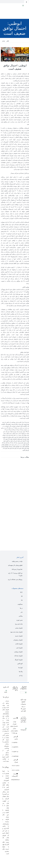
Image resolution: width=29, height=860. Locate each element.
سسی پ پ (18, 435)
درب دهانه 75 (16, 428)
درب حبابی (22, 428)
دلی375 (6, 429)
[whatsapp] (3, 1)
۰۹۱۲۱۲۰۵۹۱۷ (15, 765)
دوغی (24, 431)
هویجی (23, 444)
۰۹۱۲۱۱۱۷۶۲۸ (15, 770)
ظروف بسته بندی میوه (16, 632)
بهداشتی (13, 422)
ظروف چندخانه (18, 655)
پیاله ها (21, 671)
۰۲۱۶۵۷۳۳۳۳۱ (14, 747)
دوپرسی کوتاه (13, 431)
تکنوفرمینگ (8, 424)
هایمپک (27, 444)
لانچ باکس (20, 663)
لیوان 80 (27, 441)
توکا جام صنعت (14, 424)
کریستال (27, 450)
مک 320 (15, 442)
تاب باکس (8, 422)
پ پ (21, 444)
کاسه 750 (5, 448)
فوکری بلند (8, 437)
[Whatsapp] (24, 726)
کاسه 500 (9, 448)
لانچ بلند (24, 439)
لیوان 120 (5, 439)
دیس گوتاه (23, 433)
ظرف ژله (19, 437)
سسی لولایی (15, 433)
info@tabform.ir (15, 779)
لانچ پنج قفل (19, 439)
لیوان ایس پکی (16, 441)
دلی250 (10, 429)
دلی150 (17, 429)
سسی (19, 433)
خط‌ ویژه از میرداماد (17, 569)
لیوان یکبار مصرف (22, 442)
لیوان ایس (22, 441)
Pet (25, 422)
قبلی (7, 41)
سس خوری (19, 620)
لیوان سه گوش (9, 441)
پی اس (15, 444)
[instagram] (0, 1)
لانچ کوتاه (15, 439)
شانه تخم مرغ (19, 624)
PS (22, 600)
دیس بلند (8, 431)
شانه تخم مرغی (9, 435)
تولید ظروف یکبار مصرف (23, 424)
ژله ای (21, 675)
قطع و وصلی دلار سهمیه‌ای (15, 565)
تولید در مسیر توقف (17, 561)
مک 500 (3, 442)
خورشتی (18, 426)
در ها (21, 608)
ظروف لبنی (19, 647)
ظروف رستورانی (18, 640)
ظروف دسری (19, 636)
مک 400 (7, 442)
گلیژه (24, 450)
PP (22, 596)
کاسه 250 (19, 448)
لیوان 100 (10, 439)
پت (18, 444)
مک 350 (11, 442)
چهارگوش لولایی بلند (24, 446)
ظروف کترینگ (19, 659)
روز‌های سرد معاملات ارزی (15, 579)
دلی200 (14, 429)
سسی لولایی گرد (25, 435)
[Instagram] (22, 726)
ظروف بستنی (19, 628)
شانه (14, 435)
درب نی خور (4, 428)
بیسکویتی (20, 604)
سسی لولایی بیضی (7, 433)
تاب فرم (4, 422)
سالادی (21, 616)
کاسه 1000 (24, 448)
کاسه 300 (14, 448)
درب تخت (27, 428)
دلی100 (21, 429)
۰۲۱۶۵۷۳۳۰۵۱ (14, 751)
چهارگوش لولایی (5, 444)
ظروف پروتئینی (18, 651)
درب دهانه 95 (10, 428)
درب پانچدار (26, 429)
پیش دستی (11, 444)
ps (28, 422)
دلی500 (27, 431)
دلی (22, 612)
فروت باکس (13, 437)
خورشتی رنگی (12, 426)
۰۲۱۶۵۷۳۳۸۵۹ (14, 756)
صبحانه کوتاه (24, 437)
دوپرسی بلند (19, 431)
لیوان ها (20, 667)
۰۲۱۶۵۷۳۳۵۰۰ (14, 742)
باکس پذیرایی (18, 422)
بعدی (3, 41)
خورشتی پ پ (6, 426)
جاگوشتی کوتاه (23, 426)
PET (21, 592)
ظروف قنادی (19, 643)
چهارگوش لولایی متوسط (14, 446)
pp (27, 422)
